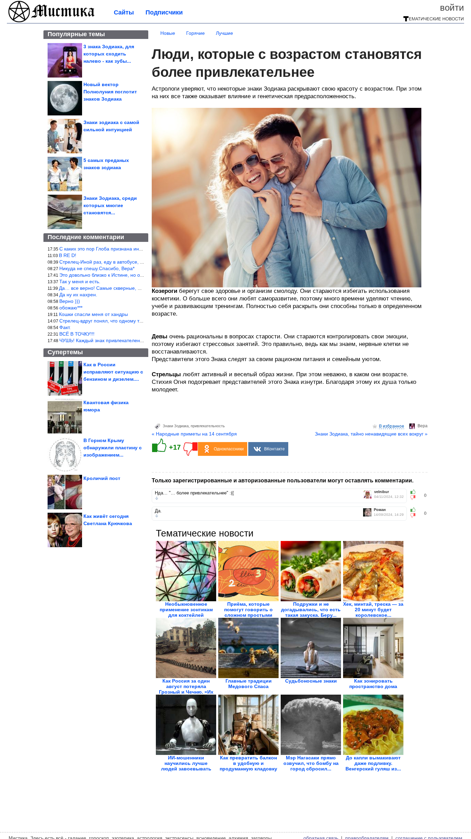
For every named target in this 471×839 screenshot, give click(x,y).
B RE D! (67, 255)
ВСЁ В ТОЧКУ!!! (76, 334)
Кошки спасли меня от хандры (93, 314)
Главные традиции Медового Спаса (249, 683)
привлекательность (208, 426)
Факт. (65, 327)
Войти (452, 7)
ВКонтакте (274, 449)
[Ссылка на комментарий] (157, 498)
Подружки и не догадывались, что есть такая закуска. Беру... (311, 609)
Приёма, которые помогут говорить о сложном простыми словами (248, 612)
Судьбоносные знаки (311, 681)
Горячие (195, 33)
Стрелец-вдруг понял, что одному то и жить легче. (116, 321)
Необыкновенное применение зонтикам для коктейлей (186, 609)
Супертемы (65, 352)
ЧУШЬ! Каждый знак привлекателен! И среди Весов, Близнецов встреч (139, 340)
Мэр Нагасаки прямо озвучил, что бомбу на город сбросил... (311, 763)
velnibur (381, 492)
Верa (423, 425)
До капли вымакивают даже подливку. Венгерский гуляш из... (373, 763)
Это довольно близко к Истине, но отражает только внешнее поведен (137, 275)
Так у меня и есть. (79, 281)
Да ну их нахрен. (78, 294)
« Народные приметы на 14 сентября (194, 434)
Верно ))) (69, 301)
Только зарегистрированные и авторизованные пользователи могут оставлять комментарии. (282, 480)
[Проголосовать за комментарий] (415, 497)
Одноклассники (229, 449)
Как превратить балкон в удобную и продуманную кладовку (248, 763)
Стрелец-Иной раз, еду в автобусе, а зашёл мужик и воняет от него (135, 262)
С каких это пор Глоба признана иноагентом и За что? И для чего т (135, 249)
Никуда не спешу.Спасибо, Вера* (96, 268)
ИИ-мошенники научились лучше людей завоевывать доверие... (186, 766)
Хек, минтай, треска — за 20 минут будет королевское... (373, 609)
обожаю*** (70, 307)
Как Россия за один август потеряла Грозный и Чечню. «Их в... (186, 689)
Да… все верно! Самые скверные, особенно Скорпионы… (125, 288)
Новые (167, 33)
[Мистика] (52, 21)
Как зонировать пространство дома (373, 683)
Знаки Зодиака (176, 426)
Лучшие (224, 33)
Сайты (124, 12)
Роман (380, 510)
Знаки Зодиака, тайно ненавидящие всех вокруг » (371, 434)
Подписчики (164, 12)
